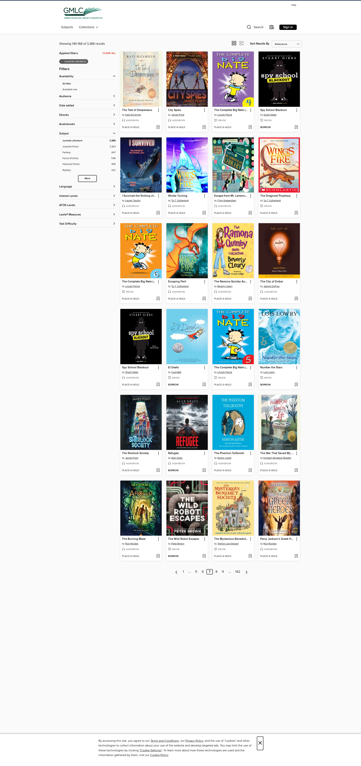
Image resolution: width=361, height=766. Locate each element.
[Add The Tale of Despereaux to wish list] (158, 127)
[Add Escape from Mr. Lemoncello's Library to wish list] (250, 213)
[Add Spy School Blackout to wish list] (296, 127)
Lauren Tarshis (132, 200)
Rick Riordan (131, 543)
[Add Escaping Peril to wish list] (204, 299)
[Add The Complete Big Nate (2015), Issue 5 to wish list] (250, 384)
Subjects (67, 27)
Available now (69, 89)
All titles (66, 83)
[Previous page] (176, 572)
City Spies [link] (174, 110)
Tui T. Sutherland (180, 200)
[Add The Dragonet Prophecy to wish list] (296, 213)
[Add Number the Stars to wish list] (296, 384)
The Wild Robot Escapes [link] (183, 539)
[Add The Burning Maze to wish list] (158, 556)
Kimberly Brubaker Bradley (277, 458)
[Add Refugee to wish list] (204, 470)
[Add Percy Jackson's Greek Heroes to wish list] (296, 556)
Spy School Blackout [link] (273, 110)
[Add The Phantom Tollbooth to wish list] (250, 470)
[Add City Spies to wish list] (204, 127)
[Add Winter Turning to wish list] (204, 213)
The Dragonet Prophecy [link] (275, 196)
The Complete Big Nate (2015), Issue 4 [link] (231, 110)
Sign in (288, 27)
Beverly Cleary (224, 286)
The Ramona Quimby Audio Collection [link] (231, 281)
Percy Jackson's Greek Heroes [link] (277, 539)
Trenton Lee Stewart (228, 543)
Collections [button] (87, 27)
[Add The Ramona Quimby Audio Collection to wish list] (250, 299)
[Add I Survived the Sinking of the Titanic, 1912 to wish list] (158, 213)
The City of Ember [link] (271, 281)
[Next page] (246, 572)
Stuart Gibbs (269, 114)
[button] (254, 28)
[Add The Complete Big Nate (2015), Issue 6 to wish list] (158, 299)
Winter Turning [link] (177, 196)
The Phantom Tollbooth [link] (229, 453)
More (87, 178)
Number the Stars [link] (271, 367)
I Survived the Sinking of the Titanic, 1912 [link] (139, 196)
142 (237, 572)
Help (293, 5)
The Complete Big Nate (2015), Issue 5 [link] (231, 367)
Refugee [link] (173, 453)
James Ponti (177, 114)
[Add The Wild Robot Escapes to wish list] (204, 556)
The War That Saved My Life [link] (277, 453)
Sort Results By (259, 44)
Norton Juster (224, 458)
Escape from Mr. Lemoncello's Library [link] (231, 196)
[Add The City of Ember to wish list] (296, 299)
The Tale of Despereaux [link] (137, 110)
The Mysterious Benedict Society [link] (231, 539)
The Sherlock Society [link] (135, 453)
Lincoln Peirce (224, 114)
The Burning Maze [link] (134, 539)
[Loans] (272, 28)
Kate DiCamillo (133, 114)
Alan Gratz (176, 458)
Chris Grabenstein (226, 200)
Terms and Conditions (164, 741)
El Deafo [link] (173, 367)
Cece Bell (176, 372)
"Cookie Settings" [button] (150, 750)
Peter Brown (177, 543)
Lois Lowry (269, 372)
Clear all (109, 53)
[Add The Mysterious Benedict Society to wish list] (250, 556)
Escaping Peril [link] (177, 281)
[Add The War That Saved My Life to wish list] (296, 470)
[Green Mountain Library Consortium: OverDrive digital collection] (83, 13)
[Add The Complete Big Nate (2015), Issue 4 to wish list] (250, 127)
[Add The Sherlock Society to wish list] (158, 470)
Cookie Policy (159, 755)
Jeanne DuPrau (271, 286)
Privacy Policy (194, 741)
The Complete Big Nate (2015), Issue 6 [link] (139, 281)
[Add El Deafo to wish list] (204, 384)
